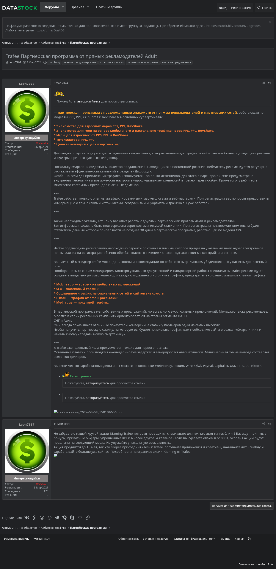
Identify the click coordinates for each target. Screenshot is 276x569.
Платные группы (109, 7)
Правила (77, 7)
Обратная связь (129, 539)
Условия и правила (155, 539)
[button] (63, 7)
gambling (54, 62)
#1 (269, 83)
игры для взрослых (112, 62)
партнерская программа (142, 62)
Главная (239, 539)
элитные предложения (176, 62)
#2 (269, 424)
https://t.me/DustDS (49, 30)
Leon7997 (15, 62)
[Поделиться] (263, 83)
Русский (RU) (41, 539)
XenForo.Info (265, 564)
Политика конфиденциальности (193, 539)
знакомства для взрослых (80, 62)
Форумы (51, 7)
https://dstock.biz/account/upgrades (233, 25)
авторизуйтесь (88, 101)
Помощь (224, 539)
